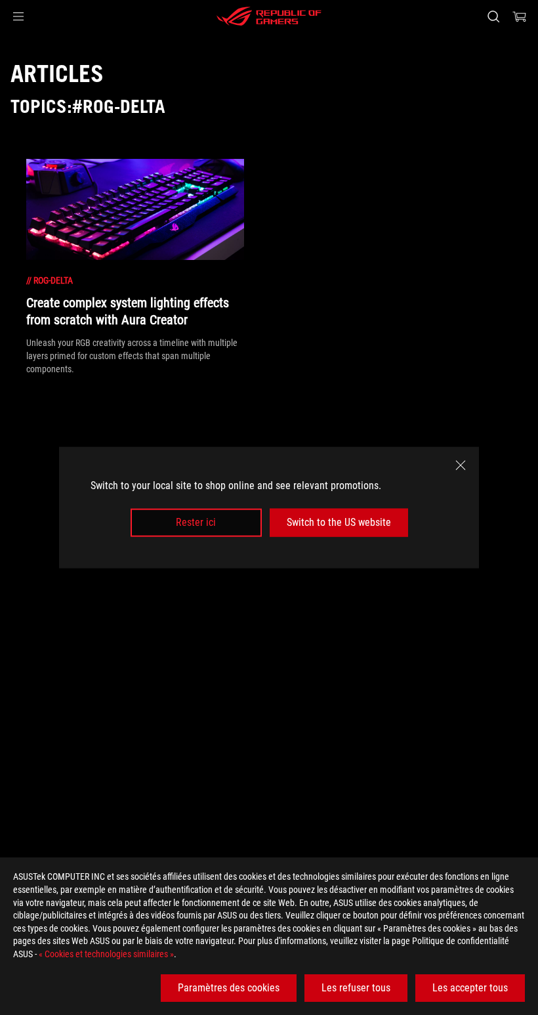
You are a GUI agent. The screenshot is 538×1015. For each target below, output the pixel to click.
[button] (18, 16)
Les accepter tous (470, 988)
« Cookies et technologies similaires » (106, 954)
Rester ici (196, 522)
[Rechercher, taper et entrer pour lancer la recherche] (493, 16)
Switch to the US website (339, 522)
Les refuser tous (355, 988)
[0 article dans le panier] (520, 16)
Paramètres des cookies (228, 988)
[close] (460, 465)
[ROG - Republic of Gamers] (269, 16)
